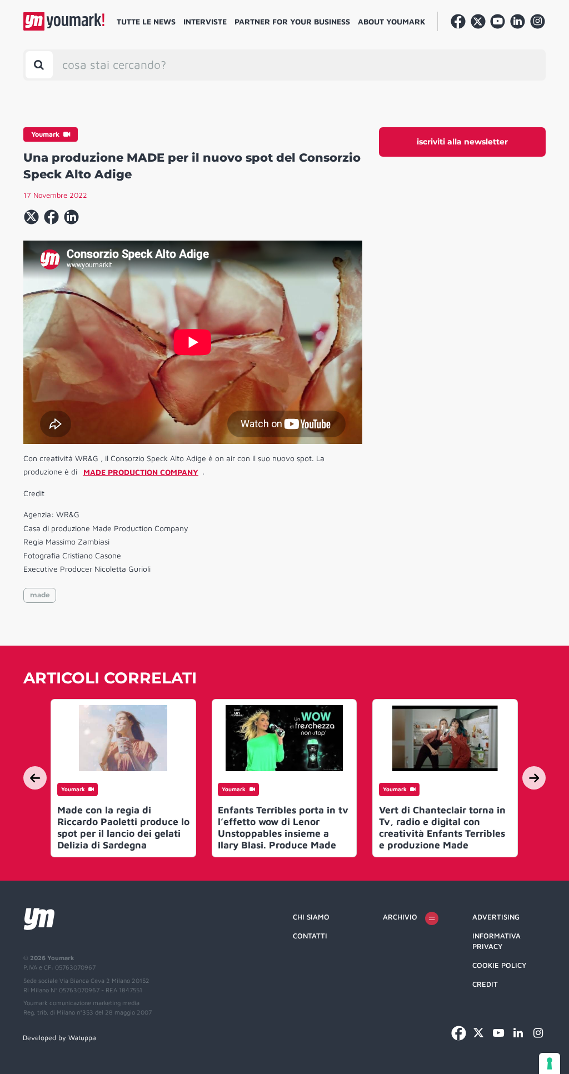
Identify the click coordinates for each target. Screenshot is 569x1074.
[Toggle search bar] (39, 64)
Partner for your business (292, 21)
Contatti (310, 935)
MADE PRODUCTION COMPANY (140, 471)
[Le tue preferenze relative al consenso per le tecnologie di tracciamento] (549, 1063)
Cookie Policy (499, 965)
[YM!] (63, 21)
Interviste (205, 21)
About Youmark (392, 21)
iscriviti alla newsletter (462, 142)
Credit (485, 984)
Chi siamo (311, 916)
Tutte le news (146, 21)
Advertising (496, 916)
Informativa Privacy (496, 941)
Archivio (400, 916)
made (40, 595)
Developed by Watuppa (59, 1037)
